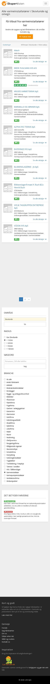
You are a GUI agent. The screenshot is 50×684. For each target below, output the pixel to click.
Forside (4, 628)
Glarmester (11, 414)
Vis (25, 324)
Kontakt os (6, 642)
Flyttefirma (11, 402)
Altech (16, 50)
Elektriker (10, 397)
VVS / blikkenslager (13, 469)
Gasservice (11, 411)
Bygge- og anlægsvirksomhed (18, 394)
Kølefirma (10, 426)
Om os (4, 633)
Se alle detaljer (39, 61)
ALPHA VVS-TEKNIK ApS (24, 127)
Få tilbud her (25, 37)
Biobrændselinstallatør (15, 388)
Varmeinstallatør (13, 472)
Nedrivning (11, 437)
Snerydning (11, 455)
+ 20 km (10, 343)
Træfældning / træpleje (15, 464)
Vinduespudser (12, 481)
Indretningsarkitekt (13, 420)
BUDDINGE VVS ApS (23, 149)
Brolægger (11, 391)
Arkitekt (9, 385)
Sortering (7, 45)
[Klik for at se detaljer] (7, 53)
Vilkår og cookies (8, 639)
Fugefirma (10, 405)
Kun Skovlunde (12, 337)
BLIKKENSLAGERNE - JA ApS (26, 167)
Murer (9, 434)
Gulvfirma (10, 417)
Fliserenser (11, 400)
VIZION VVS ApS (21, 225)
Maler (9, 432)
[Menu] (45, 3)
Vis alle (9, 379)
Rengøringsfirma (13, 443)
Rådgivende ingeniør (14, 446)
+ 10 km (10, 340)
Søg (25, 366)
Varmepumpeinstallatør (15, 475)
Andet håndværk (13, 382)
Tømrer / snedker (13, 466)
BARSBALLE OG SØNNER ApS (26, 107)
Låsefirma (10, 429)
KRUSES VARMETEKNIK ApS (26, 91)
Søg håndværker (8, 631)
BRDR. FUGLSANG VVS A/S (25, 68)
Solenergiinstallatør (14, 458)
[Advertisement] (25, 270)
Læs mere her (7, 615)
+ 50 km (10, 346)
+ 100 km (10, 349)
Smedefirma (11, 452)
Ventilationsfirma (13, 478)
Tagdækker (11, 461)
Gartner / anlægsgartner (16, 408)
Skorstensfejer (12, 449)
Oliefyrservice (12, 440)
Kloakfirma (11, 423)
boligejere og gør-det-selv (38, 667)
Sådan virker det (8, 636)
